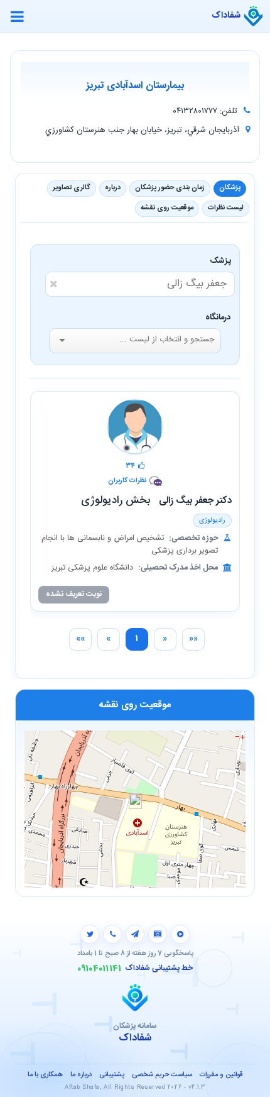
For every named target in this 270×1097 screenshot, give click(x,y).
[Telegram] (135, 934)
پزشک (222, 261)
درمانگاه (217, 317)
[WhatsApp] (112, 934)
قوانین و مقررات (221, 1075)
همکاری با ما (45, 1075)
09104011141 (99, 969)
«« (193, 639)
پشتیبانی (111, 1075)
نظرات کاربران (127, 481)
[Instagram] (157, 934)
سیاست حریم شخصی (162, 1075)
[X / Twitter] (89, 934)
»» (80, 639)
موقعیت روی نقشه (167, 208)
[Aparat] (180, 934)
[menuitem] (193, 639)
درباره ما (81, 1075)
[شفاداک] (253, 16)
